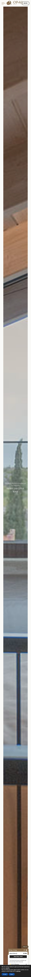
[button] (18, 956)
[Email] (26, 950)
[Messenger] (24, 950)
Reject (11, 974)
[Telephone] (9, 3)
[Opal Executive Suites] (15, 3)
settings (18, 971)
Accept (4, 974)
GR (17, 10)
